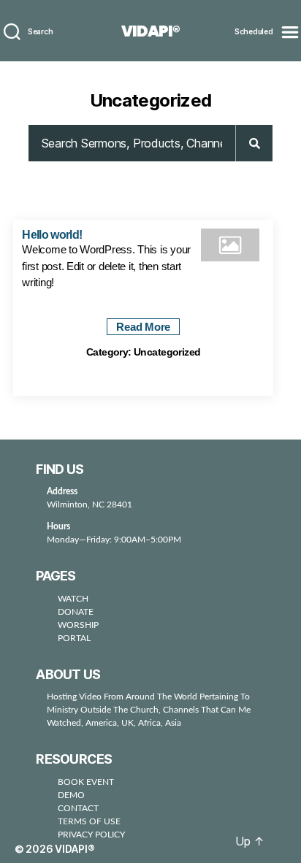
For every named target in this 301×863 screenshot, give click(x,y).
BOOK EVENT (86, 782)
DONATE (76, 611)
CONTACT (78, 808)
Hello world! (52, 235)
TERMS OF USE (89, 821)
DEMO (71, 795)
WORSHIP (78, 625)
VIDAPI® (150, 31)
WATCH (73, 598)
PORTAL (74, 638)
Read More (143, 327)
